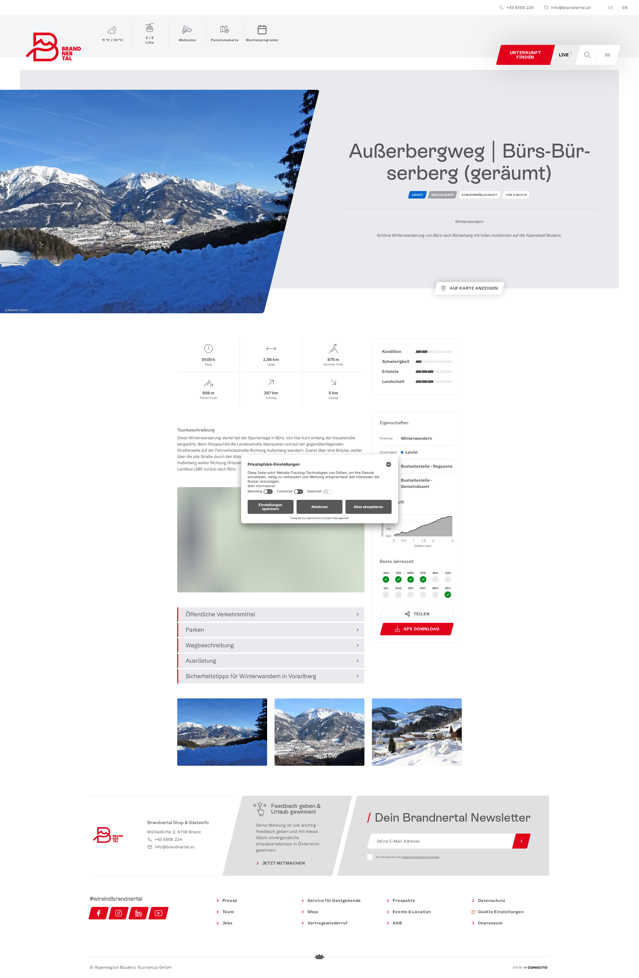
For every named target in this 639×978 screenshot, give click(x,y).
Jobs (227, 922)
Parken (195, 629)
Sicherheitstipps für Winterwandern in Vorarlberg (251, 676)
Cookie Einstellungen (501, 911)
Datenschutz (491, 900)
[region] (270, 587)
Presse (230, 900)
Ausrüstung (201, 660)
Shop (313, 911)
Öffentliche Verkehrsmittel (220, 614)
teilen (422, 613)
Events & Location (412, 911)
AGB (397, 922)
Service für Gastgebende (334, 900)
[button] (587, 55)
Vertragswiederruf (328, 922)
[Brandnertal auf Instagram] (118, 913)
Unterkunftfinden (525, 55)
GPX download (422, 628)
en (625, 7)
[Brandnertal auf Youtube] (158, 913)
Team (228, 911)
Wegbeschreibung (210, 645)
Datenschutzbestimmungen (421, 857)
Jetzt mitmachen (283, 863)
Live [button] (564, 54)
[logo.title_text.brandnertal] (54, 48)
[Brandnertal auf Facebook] (98, 913)
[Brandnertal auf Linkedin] (138, 913)
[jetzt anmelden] (521, 841)
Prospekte (404, 900)
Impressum (490, 922)
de (611, 7)
